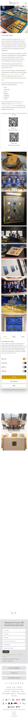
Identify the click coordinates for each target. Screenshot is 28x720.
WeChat (15, 103)
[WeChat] (22, 683)
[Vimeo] (14, 683)
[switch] (25, 363)
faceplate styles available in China (14, 74)
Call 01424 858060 (14, 668)
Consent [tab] (5, 336)
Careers (19, 687)
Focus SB (22, 39)
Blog (13, 687)
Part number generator (9, 693)
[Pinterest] (18, 683)
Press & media (22, 693)
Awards (9, 687)
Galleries (7, 691)
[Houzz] (20, 683)
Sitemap (14, 713)
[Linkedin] (16, 683)
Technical (14, 696)
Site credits (14, 714)
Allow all (14, 377)
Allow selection (14, 381)
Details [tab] (14, 336)
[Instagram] (9, 683)
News (22, 691)
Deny (14, 385)
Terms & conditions (14, 716)
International (15, 691)
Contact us (14, 673)
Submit (6, 651)
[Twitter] (7, 683)
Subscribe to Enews (14, 678)
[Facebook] (5, 683)
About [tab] (23, 336)
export (22, 101)
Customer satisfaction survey (14, 689)
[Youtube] (12, 683)
